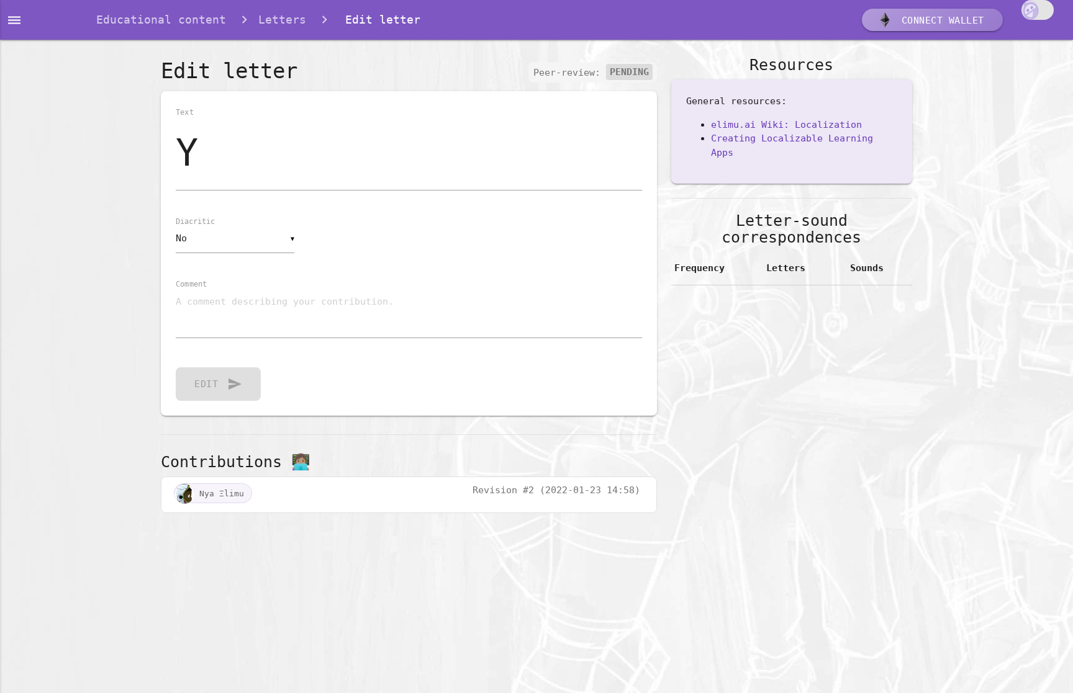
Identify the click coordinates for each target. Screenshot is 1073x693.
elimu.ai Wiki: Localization (786, 124)
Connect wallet (939, 20)
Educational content (161, 19)
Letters (282, 19)
